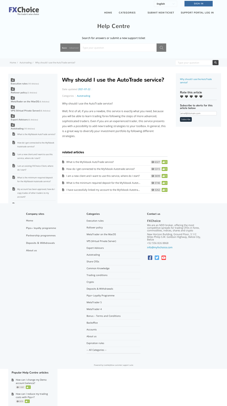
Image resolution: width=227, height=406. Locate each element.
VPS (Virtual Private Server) (25, 110)
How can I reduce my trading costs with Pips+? (32, 395)
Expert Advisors (19, 119)
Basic (64, 47)
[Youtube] (164, 257)
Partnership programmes (41, 235)
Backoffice (92, 322)
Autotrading (26, 62)
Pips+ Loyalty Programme (100, 295)
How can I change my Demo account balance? (31, 381)
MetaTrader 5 (94, 302)
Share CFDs (93, 261)
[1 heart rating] (182, 96)
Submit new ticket (161, 12)
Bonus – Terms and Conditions (104, 316)
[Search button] (161, 47)
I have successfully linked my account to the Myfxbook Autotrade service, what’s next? (115, 189)
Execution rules (19, 83)
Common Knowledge (98, 268)
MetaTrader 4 (94, 309)
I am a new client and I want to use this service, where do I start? (103, 175)
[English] (165, 4)
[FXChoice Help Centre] (24, 9)
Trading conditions (97, 275)
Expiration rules (95, 343)
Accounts (92, 329)
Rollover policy (19, 92)
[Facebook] (150, 257)
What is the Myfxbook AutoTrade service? (90, 162)
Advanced (73, 47)
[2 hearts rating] (187, 96)
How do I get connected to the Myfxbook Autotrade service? (100, 168)
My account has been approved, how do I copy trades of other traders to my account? (36, 193)
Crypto (90, 282)
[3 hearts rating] (192, 96)
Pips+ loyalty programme (41, 228)
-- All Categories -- (97, 350)
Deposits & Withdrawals (40, 243)
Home (108, 12)
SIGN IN (198, 3)
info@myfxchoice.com (159, 247)
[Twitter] (157, 257)
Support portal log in (197, 12)
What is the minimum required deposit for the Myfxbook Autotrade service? (109, 182)
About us (31, 250)
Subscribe (185, 119)
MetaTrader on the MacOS (25, 101)
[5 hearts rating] (201, 96)
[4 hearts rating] (197, 96)
